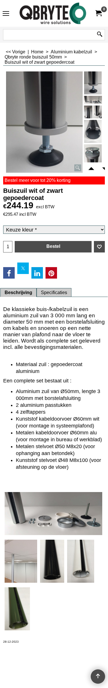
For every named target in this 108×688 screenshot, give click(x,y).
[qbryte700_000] (53, 13)
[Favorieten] (99, 246)
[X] (23, 268)
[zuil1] (93, 100)
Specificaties (54, 292)
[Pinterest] (51, 273)
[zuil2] (93, 131)
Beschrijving (18, 292)
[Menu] (6, 14)
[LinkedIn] (37, 273)
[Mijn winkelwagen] (98, 13)
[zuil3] (93, 155)
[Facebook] (9, 273)
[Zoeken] (99, 35)
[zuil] (93, 111)
